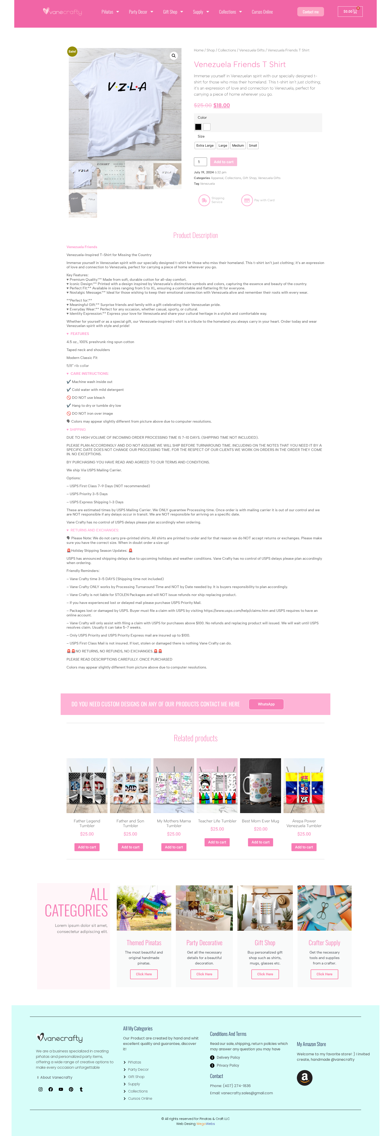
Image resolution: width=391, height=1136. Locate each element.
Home (199, 50)
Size (201, 136)
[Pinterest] (71, 1089)
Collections (227, 11)
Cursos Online (262, 11)
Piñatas (107, 11)
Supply (198, 11)
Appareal (217, 178)
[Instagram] (40, 1089)
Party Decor (138, 11)
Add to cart (224, 162)
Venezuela (207, 184)
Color (202, 117)
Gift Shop (170, 11)
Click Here (144, 974)
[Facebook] (50, 1089)
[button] (174, 56)
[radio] (198, 127)
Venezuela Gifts (252, 50)
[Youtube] (60, 1089)
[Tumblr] (81, 1089)
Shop (211, 50)
